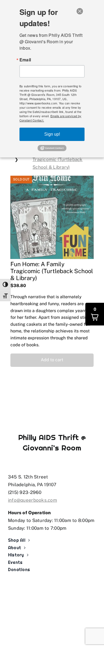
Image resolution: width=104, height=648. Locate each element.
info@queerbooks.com (32, 500)
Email (25, 60)
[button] (52, 360)
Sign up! (52, 134)
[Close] (80, 11)
